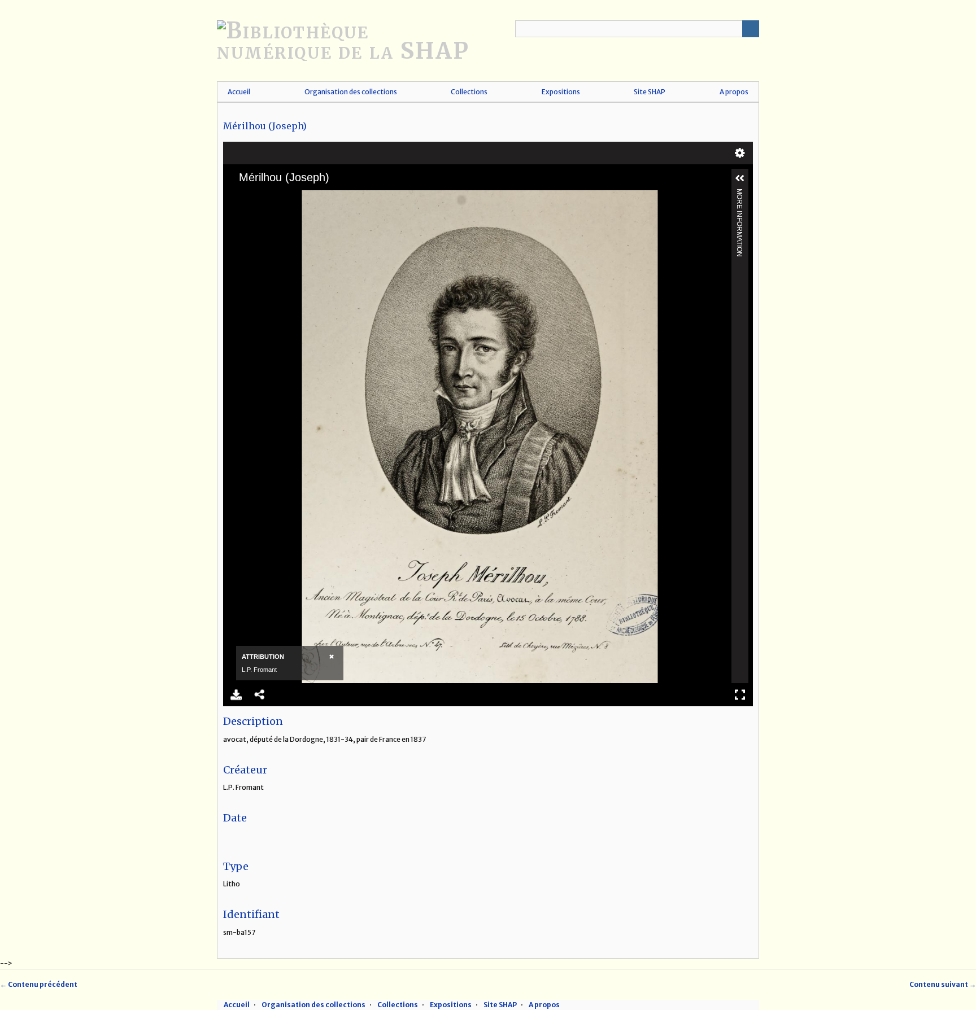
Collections (469, 92)
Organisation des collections (350, 92)
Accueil (239, 92)
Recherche (750, 28)
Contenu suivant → (942, 984)
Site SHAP (649, 92)
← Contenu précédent (38, 984)
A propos (734, 92)
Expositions (561, 92)
